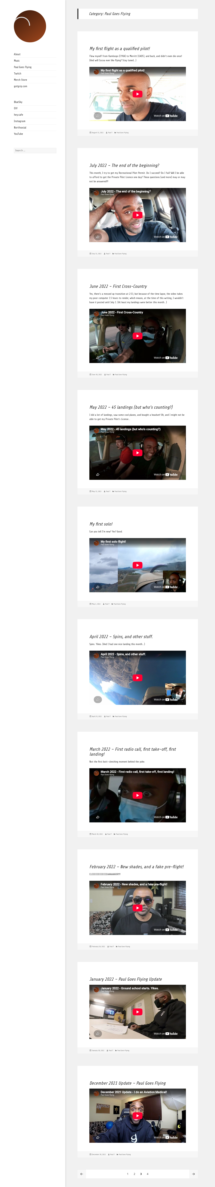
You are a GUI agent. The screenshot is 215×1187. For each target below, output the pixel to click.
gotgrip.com (20, 86)
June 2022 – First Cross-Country (118, 286)
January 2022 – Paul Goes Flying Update (125, 979)
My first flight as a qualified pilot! (119, 48)
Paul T (110, 133)
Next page (193, 1174)
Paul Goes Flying (23, 67)
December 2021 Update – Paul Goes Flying (127, 1083)
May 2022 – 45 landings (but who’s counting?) (130, 407)
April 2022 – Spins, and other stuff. (121, 636)
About (17, 54)
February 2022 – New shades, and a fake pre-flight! (136, 866)
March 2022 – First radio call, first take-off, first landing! (132, 752)
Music (17, 60)
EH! (16, 108)
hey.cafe (18, 114)
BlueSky (18, 102)
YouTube (18, 134)
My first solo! (100, 524)
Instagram (19, 121)
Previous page (81, 1174)
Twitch (17, 73)
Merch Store (20, 79)
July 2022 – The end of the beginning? (124, 165)
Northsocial (20, 127)
